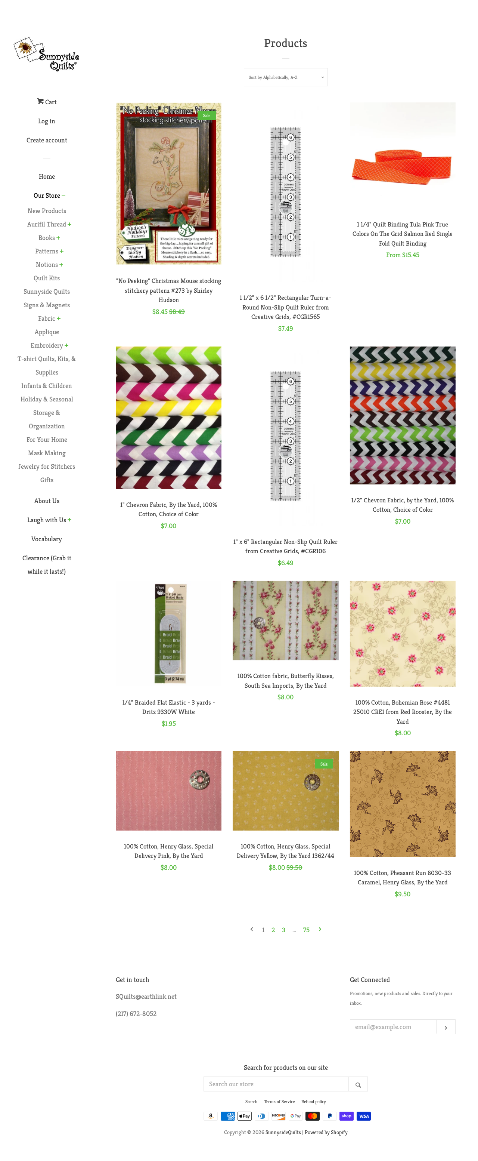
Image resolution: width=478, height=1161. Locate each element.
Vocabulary (46, 539)
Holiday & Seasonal (47, 399)
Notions (47, 264)
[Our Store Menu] (63, 196)
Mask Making (47, 453)
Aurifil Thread (46, 224)
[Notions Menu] (61, 265)
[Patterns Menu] (61, 252)
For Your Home (47, 439)
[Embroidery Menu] (66, 346)
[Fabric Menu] (58, 319)
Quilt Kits (47, 278)
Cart (50, 102)
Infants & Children (46, 385)
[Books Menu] (58, 238)
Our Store (47, 195)
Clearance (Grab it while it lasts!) (46, 565)
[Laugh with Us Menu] (69, 520)
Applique (47, 331)
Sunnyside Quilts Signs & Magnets (47, 298)
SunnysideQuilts (283, 1132)
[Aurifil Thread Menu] (69, 225)
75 (306, 930)
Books (46, 237)
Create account (47, 140)
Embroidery (47, 345)
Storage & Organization (47, 419)
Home (47, 176)
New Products (47, 210)
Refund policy (313, 1101)
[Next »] (320, 930)
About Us (46, 500)
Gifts (46, 479)
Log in (46, 121)
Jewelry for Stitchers (46, 466)
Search (251, 1101)
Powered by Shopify (326, 1132)
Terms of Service (279, 1101)
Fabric (46, 318)
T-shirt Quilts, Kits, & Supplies (47, 365)
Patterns (46, 251)
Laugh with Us (46, 519)
